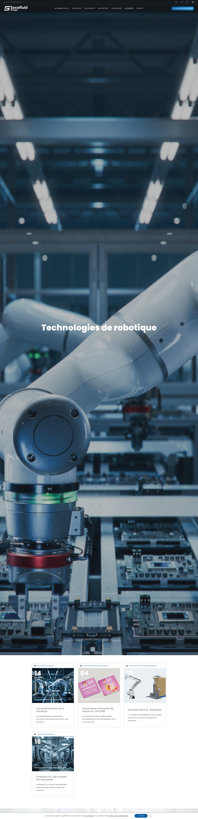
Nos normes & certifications (14, 2)
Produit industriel (134, 666)
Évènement (86, 666)
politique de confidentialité (118, 816)
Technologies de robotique (45, 666)
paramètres (89, 816)
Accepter (141, 816)
